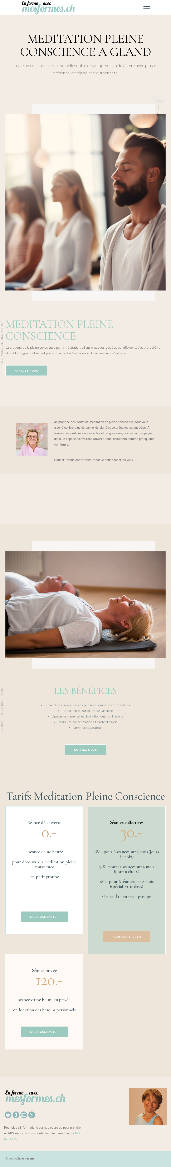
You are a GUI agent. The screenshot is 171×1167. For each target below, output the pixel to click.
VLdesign (27, 1158)
